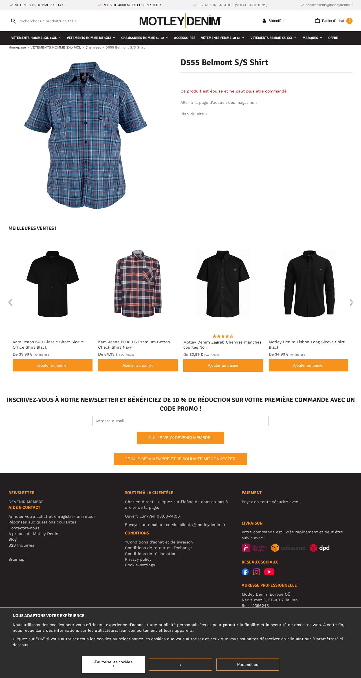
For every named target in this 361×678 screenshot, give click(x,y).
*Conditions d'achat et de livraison (159, 542)
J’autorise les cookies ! (113, 664)
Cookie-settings (140, 565)
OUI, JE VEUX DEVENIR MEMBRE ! (180, 437)
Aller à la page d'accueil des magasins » (218, 102)
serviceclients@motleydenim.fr (329, 5)
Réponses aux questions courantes (42, 522)
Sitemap (16, 559)
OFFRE (333, 38)
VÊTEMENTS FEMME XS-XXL (271, 38)
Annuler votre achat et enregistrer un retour (51, 516)
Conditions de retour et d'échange (158, 547)
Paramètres (247, 664)
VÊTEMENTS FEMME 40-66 (220, 38)
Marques (310, 38)
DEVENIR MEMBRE (26, 501)
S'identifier (276, 21)
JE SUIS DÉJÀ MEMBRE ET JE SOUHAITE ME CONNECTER (180, 459)
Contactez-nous (23, 528)
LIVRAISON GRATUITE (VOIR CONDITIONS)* (234, 5)
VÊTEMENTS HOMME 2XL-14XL (34, 38)
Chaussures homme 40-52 (142, 38)
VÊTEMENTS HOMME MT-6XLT (89, 38)
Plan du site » (193, 114)
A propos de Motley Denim (34, 533)
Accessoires (184, 38)
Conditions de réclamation (151, 553)
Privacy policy (138, 559)
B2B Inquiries (21, 545)
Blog (12, 539)
